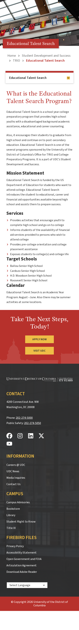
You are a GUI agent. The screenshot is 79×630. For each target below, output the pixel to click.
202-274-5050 (32, 423)
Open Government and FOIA (24, 559)
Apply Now (39, 339)
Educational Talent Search (27, 78)
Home (11, 55)
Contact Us (13, 484)
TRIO (16, 60)
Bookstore (13, 509)
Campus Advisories (18, 502)
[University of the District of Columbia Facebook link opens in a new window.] (9, 436)
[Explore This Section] (68, 78)
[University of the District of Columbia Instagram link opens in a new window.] (20, 436)
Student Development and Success (46, 55)
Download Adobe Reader (21, 572)
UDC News (12, 471)
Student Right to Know (20, 522)
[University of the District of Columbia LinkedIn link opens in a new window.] (31, 436)
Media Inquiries (15, 478)
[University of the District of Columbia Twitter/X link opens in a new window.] (41, 436)
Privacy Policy (15, 546)
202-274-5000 (24, 418)
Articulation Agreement (21, 565)
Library (10, 515)
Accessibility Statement (21, 553)
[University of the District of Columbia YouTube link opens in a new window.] (9, 444)
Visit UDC (39, 351)
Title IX (11, 528)
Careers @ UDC (15, 465)
